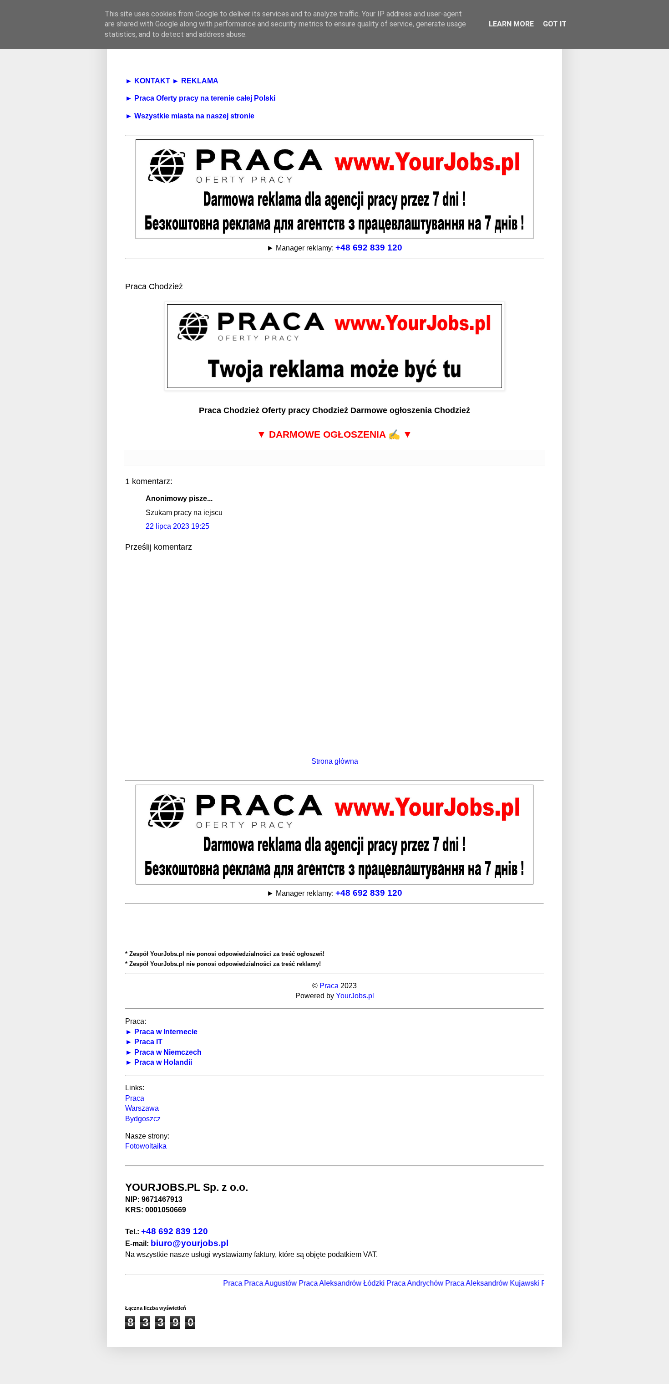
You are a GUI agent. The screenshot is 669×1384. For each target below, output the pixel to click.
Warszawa (142, 1108)
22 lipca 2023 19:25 (177, 526)
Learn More (511, 24)
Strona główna (334, 761)
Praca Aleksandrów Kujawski (473, 1283)
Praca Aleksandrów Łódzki (322, 1283)
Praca (329, 986)
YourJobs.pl (355, 996)
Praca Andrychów (395, 1283)
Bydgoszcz (143, 1119)
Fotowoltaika (146, 1146)
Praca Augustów (250, 1283)
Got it (555, 24)
